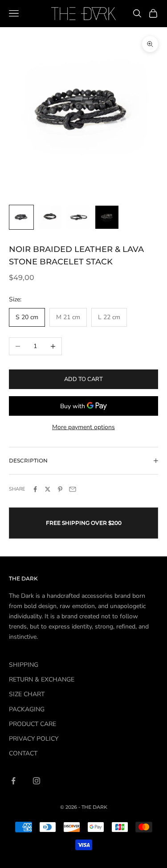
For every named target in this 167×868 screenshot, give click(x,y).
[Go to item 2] (49, 217)
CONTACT (23, 753)
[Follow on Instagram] (36, 780)
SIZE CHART (27, 694)
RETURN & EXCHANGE (41, 679)
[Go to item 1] (21, 217)
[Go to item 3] (78, 217)
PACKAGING (27, 709)
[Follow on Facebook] (13, 780)
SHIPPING (23, 665)
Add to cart (83, 379)
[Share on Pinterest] (60, 489)
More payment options (83, 427)
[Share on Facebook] (35, 489)
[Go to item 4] (106, 217)
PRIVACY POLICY (33, 738)
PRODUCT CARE (32, 724)
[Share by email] (72, 489)
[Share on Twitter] (47, 489)
